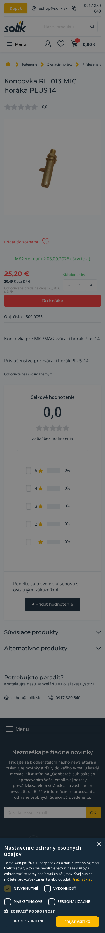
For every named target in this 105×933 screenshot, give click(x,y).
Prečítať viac (82, 879)
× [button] (99, 844)
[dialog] (52, 885)
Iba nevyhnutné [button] (29, 921)
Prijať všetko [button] (77, 921)
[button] (52, 911)
